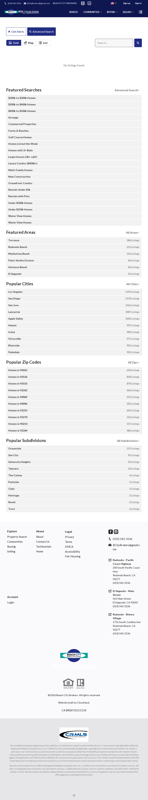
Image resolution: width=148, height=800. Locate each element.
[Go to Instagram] (89, 3)
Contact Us (42, 541)
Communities (15, 541)
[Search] (138, 43)
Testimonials (43, 546)
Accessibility (72, 551)
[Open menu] (141, 12)
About (40, 531)
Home (39, 551)
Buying (11, 546)
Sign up (126, 3)
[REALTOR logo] (80, 684)
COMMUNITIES (91, 12)
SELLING (127, 12)
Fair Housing (72, 556)
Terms (68, 541)
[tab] (13, 43)
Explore (12, 531)
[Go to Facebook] (83, 3)
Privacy (69, 536)
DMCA (69, 546)
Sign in (138, 3)
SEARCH (73, 12)
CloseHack (83, 702)
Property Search (17, 536)
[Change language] (113, 3)
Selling (11, 551)
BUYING (111, 12)
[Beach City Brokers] (74, 659)
